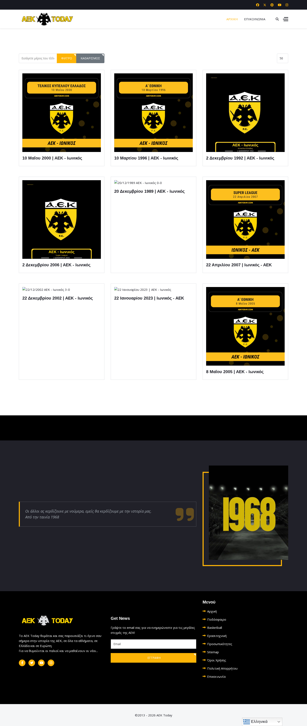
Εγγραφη (154, 658)
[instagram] (51, 663)
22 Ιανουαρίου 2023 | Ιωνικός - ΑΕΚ (149, 298)
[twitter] (31, 663)
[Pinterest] (272, 5)
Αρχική (212, 611)
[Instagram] (286, 5)
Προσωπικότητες (219, 644)
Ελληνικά (259, 721)
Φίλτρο (66, 58)
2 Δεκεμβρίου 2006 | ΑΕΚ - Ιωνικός (56, 265)
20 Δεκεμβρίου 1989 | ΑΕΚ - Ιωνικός (149, 191)
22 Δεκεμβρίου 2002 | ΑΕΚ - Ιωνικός (57, 298)
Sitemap (213, 652)
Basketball (214, 627)
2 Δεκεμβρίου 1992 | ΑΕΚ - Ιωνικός (240, 158)
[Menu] (285, 19)
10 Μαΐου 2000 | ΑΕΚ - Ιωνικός (52, 158)
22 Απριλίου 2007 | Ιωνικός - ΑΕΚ (239, 265)
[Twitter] (264, 5)
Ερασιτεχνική (217, 636)
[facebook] (22, 663)
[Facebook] (257, 5)
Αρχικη (232, 19)
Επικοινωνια (254, 19)
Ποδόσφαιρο (216, 619)
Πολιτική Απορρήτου (222, 668)
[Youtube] (279, 5)
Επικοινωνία (216, 676)
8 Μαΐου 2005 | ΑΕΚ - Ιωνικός (235, 371)
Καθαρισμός (90, 58)
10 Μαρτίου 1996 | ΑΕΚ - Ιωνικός (146, 158)
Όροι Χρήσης (216, 660)
